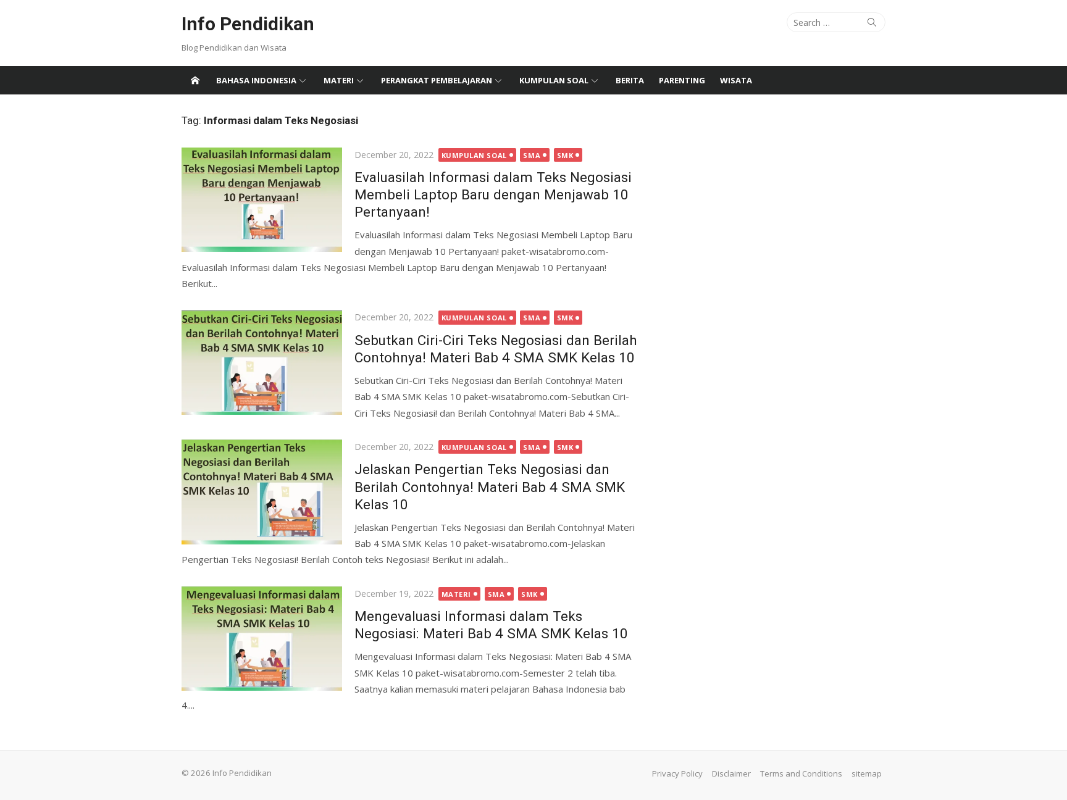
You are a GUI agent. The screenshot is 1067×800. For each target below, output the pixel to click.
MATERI (339, 80)
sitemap (867, 773)
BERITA (630, 80)
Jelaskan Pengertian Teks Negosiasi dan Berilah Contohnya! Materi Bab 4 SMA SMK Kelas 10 (489, 486)
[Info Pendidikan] (195, 80)
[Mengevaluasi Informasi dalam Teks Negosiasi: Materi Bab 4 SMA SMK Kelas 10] (262, 638)
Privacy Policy (677, 773)
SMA (531, 155)
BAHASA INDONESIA (256, 80)
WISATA (736, 80)
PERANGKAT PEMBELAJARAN (436, 80)
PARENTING (682, 80)
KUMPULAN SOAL (553, 80)
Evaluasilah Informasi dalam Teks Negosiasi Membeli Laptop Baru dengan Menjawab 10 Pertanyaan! (493, 194)
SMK (565, 155)
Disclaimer (731, 773)
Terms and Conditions (801, 773)
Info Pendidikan (248, 24)
